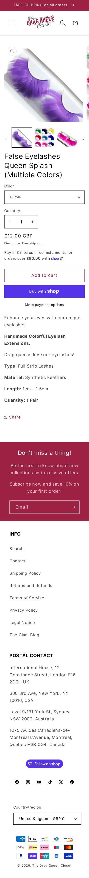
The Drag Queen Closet (52, 865)
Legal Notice (22, 622)
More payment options (44, 305)
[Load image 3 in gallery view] (67, 137)
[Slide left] (5, 139)
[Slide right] (84, 139)
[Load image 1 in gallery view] (22, 137)
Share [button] (15, 417)
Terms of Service (26, 598)
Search (16, 548)
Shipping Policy (25, 573)
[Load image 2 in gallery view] (45, 137)
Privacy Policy (23, 610)
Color (9, 186)
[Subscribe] (73, 507)
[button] (11, 23)
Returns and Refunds (30, 585)
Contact (17, 561)
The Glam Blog (24, 634)
